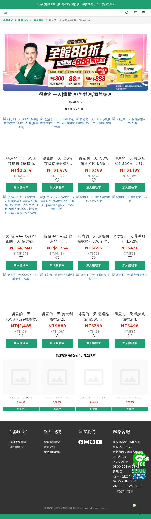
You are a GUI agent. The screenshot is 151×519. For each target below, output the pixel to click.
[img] (140, 458)
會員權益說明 (52, 442)
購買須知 (49, 447)
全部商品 (8, 20)
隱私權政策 (16, 447)
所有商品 (23, 20)
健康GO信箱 (120, 461)
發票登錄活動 (52, 452)
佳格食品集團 (18, 442)
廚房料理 (39, 20)
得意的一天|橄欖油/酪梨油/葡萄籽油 (69, 20)
